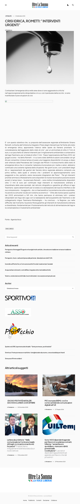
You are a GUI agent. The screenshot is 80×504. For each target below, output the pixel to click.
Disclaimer (46, 500)
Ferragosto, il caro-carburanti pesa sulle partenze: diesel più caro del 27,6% (28, 258)
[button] (6, 5)
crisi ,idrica (10, 228)
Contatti (38, 500)
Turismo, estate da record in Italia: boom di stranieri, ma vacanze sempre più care (30, 276)
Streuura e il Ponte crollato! (13, 358)
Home (25, 500)
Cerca (73, 237)
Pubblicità (31, 500)
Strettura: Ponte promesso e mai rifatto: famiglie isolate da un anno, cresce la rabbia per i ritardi (34, 352)
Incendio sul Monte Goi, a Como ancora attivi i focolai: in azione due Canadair (29, 264)
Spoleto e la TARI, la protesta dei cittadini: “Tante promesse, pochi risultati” (28, 346)
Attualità (8, 16)
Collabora (54, 500)
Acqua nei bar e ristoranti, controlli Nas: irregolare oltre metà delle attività (28, 270)
